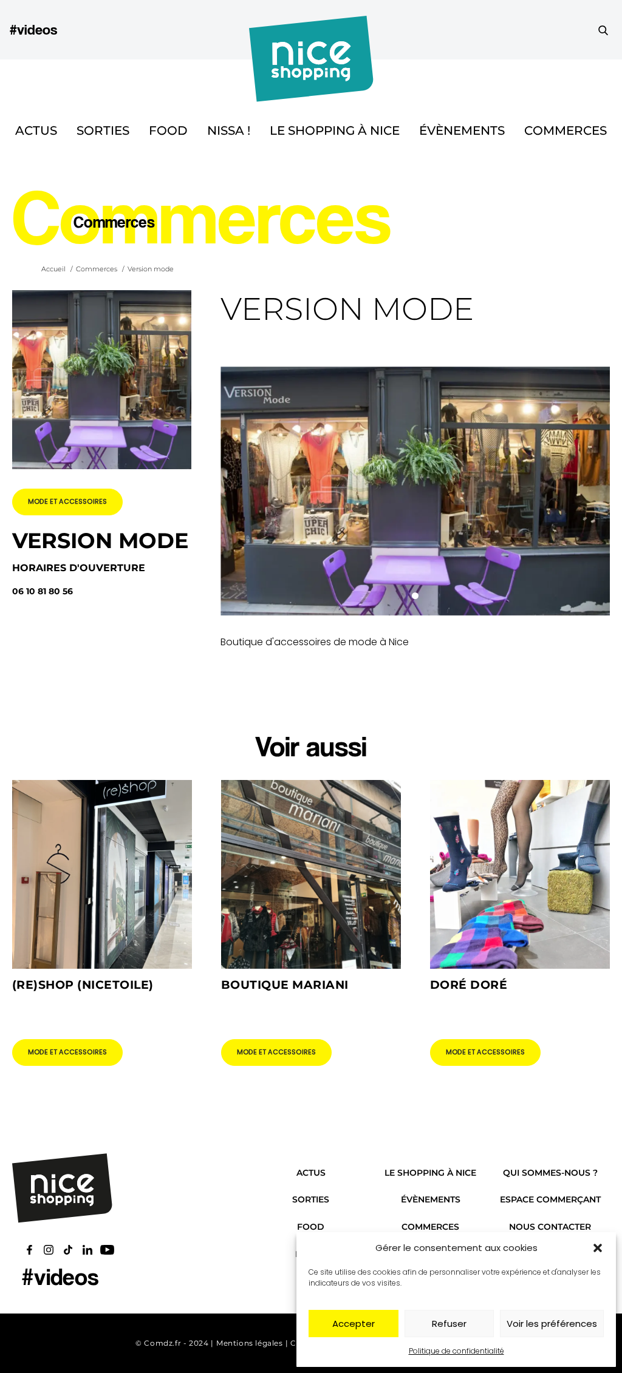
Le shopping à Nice (335, 130)
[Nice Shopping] (311, 30)
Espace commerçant (550, 1199)
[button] (598, 1248)
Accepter (353, 1323)
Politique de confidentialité (456, 1351)
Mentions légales (249, 1343)
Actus (36, 130)
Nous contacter (550, 1226)
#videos (33, 29)
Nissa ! (228, 130)
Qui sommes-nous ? (550, 1172)
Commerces (565, 130)
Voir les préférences (552, 1323)
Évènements (462, 130)
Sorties (103, 130)
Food (168, 130)
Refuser (449, 1323)
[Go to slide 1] (415, 595)
